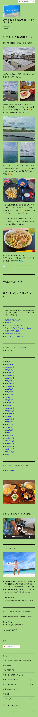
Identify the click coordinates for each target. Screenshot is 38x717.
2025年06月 (9, 414)
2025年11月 (9, 427)
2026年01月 (9, 435)
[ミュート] (29, 537)
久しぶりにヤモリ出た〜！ (14, 325)
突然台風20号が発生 (12, 331)
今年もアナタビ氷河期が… (14, 333)
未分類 (7, 454)
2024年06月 (9, 378)
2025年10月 (9, 424)
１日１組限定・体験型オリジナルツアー (17, 660)
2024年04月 (9, 373)
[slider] (17, 536)
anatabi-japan (10, 266)
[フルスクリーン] (33, 537)
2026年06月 (9, 449)
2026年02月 (9, 438)
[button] (19, 528)
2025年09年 (9, 422)
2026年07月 (9, 452)
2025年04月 (9, 408)
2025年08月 (9, 419)
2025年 (7, 397)
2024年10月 (9, 389)
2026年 (7, 433)
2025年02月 (9, 403)
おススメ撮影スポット (11, 680)
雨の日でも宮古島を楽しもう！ (14, 675)
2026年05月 (9, 446)
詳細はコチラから (9, 470)
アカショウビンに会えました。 (16, 336)
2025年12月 (9, 430)
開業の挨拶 (7, 665)
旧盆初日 (8, 323)
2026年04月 (9, 444)
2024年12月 (9, 394)
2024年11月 (9, 392)
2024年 (29, 266)
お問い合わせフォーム (11, 689)
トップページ (7, 656)
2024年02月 (9, 367)
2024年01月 (9, 364)
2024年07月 (9, 381)
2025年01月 (9, 400)
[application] (19, 528)
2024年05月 (9, 375)
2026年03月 (9, 441)
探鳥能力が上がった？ (12, 320)
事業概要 (6, 694)
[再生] (5, 537)
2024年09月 (9, 386)
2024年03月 (6, 268)
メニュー (6, 28)
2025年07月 (9, 416)
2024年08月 (9, 383)
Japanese (9, 646)
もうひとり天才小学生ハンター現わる (18, 328)
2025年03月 (9, 405)
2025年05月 (9, 411)
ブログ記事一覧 (8, 670)
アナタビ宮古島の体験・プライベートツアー (15, 711)
